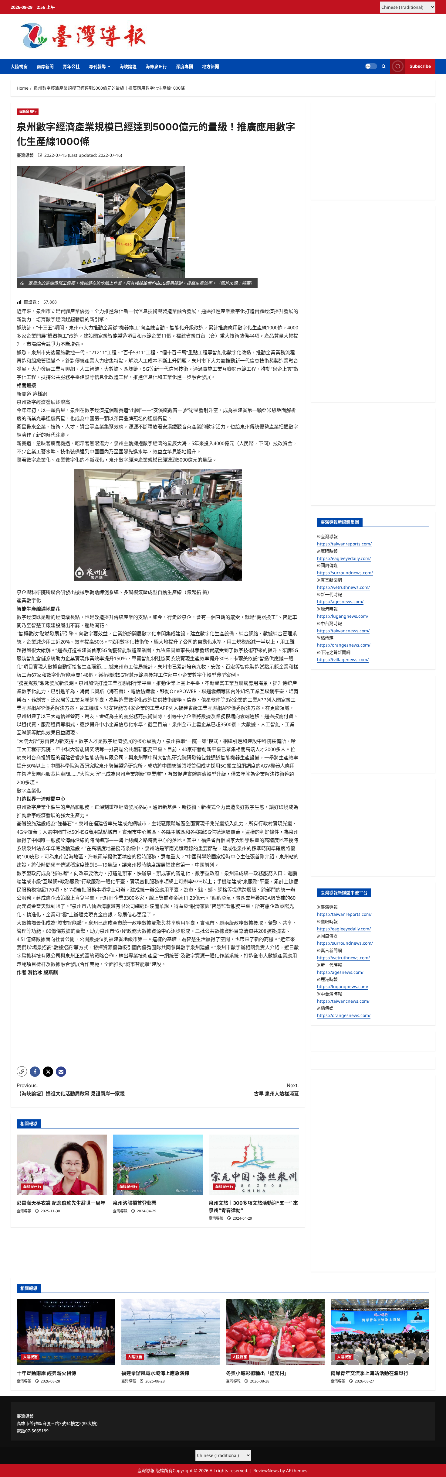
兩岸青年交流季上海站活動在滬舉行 (369, 1373)
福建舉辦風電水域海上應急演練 (155, 1373)
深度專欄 (184, 66)
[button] (384, 66)
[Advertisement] (158, 1019)
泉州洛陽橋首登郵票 (135, 1203)
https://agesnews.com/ (340, 601)
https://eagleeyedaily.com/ (344, 558)
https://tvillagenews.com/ (343, 659)
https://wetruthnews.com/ (343, 587)
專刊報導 (97, 66)
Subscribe (420, 66)
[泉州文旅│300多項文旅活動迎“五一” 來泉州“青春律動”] (254, 1165)
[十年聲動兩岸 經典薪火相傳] (66, 1332)
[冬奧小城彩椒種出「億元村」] (275, 1332)
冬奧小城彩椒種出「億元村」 (257, 1373)
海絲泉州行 (156, 66)
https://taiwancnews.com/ (343, 631)
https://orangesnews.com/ (343, 645)
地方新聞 (210, 66)
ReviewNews (266, 1470)
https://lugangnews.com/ (342, 616)
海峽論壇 (128, 66)
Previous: (71, 1089)
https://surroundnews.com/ (345, 572)
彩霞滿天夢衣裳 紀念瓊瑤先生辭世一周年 (61, 1203)
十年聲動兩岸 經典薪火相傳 (46, 1373)
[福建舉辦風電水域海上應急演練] (170, 1332)
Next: (276, 1089)
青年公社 (71, 66)
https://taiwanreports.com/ (344, 544)
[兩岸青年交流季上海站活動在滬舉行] (380, 1332)
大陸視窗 (19, 66)
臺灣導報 (25, 155)
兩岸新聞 (45, 66)
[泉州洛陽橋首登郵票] (158, 1165)
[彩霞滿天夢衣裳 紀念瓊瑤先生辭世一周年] (62, 1165)
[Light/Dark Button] (371, 66)
